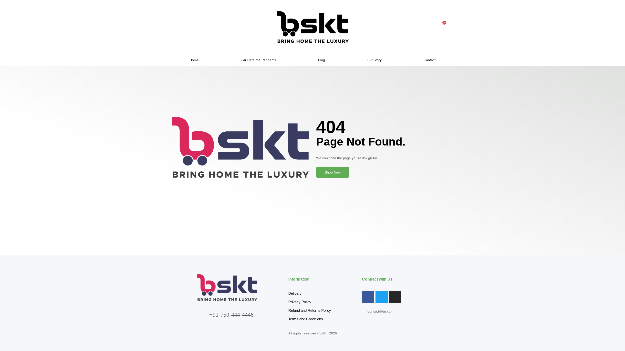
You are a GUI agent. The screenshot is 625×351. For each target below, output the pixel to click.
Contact (430, 60)
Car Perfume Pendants (258, 60)
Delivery (295, 293)
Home (194, 60)
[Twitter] (381, 297)
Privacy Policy (299, 302)
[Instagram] (395, 297)
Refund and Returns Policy (309, 310)
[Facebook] (368, 297)
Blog (321, 60)
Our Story (374, 60)
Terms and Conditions (305, 319)
